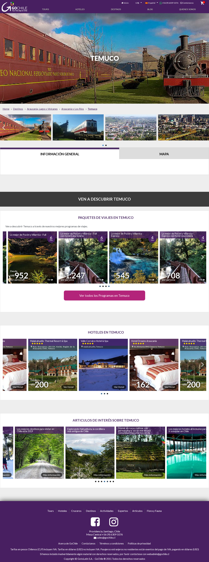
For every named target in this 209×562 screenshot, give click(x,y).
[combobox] (136, 3)
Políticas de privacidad (139, 543)
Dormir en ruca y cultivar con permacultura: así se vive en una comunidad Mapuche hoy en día (122, 430)
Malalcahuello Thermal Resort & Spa (32, 342)
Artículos (137, 510)
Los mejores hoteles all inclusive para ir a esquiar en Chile (175, 430)
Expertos (123, 510)
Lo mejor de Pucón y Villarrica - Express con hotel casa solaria (174, 234)
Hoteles (80, 9)
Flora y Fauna (154, 510)
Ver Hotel (52, 387)
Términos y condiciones (111, 543)
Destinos (116, 9)
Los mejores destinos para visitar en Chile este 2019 (23, 430)
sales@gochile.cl (105, 537)
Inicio (126, 3)
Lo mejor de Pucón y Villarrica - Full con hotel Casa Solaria (75, 234)
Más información (39, 475)
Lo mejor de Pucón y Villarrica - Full (24, 234)
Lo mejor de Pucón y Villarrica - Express (123, 234)
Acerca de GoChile (68, 543)
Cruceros (76, 510)
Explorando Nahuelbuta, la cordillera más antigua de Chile (73, 430)
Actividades (106, 510)
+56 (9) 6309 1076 (170, 3)
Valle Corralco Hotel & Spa (78, 342)
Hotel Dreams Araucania (127, 342)
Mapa (164, 154)
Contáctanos (188, 3)
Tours (45, 9)
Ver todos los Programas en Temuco (104, 295)
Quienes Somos (187, 9)
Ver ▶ (46, 279)
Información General (59, 154)
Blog (150, 9)
